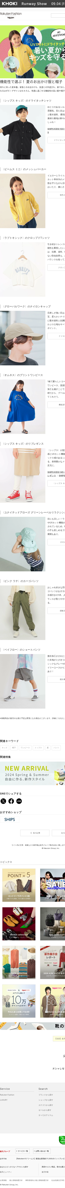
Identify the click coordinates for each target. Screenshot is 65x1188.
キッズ (4, 748)
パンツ (56, 748)
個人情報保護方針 (16, 1180)
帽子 (14, 748)
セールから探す (45, 1110)
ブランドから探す (46, 1095)
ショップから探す (46, 1100)
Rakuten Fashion (23, 15)
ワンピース (25, 748)
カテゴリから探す (46, 1105)
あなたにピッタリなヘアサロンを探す (14, 1167)
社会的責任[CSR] (57, 1180)
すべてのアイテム (46, 1115)
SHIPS (62, 475)
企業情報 (3, 1180)
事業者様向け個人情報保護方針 (37, 1180)
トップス (38, 748)
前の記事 (34, 833)
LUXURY (3, 1100)
